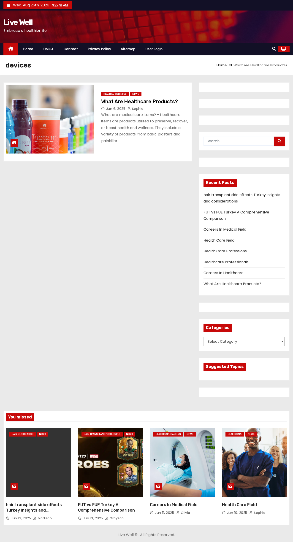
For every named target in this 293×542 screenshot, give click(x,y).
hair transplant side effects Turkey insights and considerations (34, 510)
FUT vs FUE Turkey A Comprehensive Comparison (106, 507)
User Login (154, 49)
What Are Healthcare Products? (139, 101)
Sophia (137, 108)
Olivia (185, 512)
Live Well (18, 22)
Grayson (116, 518)
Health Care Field (218, 240)
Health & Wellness (115, 94)
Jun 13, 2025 (21, 518)
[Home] (10, 49)
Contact (71, 49)
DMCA (48, 49)
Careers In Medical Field (224, 229)
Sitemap (128, 49)
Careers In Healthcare (223, 272)
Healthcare (235, 434)
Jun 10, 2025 (237, 512)
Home (28, 49)
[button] (274, 48)
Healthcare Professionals (226, 262)
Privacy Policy (99, 49)
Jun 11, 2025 (165, 512)
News (135, 94)
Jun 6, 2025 (116, 108)
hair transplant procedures (102, 434)
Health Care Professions (225, 251)
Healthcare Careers (168, 434)
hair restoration (22, 434)
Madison (44, 518)
